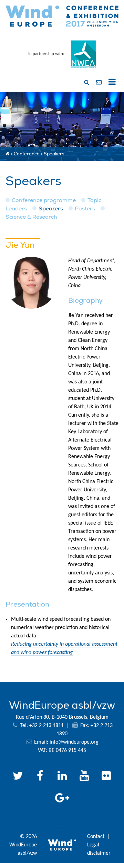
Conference (27, 154)
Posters (85, 208)
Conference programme (44, 200)
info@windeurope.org (74, 742)
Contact (95, 836)
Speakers (51, 208)
